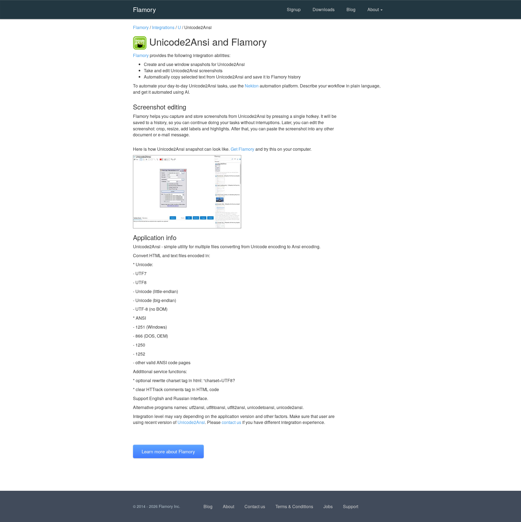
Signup (294, 9)
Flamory (144, 9)
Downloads (324, 9)
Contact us (254, 506)
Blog (351, 9)
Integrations (163, 27)
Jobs (328, 506)
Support (350, 506)
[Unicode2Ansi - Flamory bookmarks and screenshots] (238, 191)
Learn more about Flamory (168, 451)
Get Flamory (242, 149)
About (373, 9)
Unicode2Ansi (191, 422)
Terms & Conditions (294, 506)
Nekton (252, 86)
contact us (231, 422)
